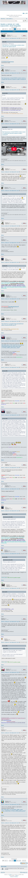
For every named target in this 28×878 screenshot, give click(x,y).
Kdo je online (3, 866)
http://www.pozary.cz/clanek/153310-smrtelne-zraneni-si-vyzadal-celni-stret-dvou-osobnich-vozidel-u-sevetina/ (13, 79)
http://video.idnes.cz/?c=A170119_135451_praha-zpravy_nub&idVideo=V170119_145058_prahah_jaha (12, 810)
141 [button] (12, 29)
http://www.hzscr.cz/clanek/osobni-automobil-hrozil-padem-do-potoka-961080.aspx (12, 324)
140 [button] (10, 29)
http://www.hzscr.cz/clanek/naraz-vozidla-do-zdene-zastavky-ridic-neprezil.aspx (13, 46)
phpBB (10, 874)
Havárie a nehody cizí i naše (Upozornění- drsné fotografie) (10, 25)
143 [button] (17, 29)
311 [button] (23, 29)
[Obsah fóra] (14, 9)
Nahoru (2, 65)
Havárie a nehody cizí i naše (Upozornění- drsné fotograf (11, 38)
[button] (3, 29)
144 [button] (20, 29)
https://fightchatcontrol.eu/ (13, 306)
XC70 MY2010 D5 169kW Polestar (7, 61)
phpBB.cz (17, 875)
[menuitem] (24, 13)
